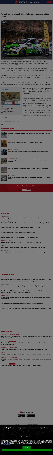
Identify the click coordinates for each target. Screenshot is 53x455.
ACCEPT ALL (26, 447)
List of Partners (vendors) (5, 444)
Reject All (4, 449)
